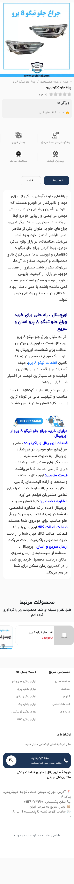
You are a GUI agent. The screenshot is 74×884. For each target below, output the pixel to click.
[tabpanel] (37, 384)
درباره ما (65, 712)
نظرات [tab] (31, 181)
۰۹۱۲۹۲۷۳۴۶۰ (40, 758)
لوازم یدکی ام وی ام (24, 681)
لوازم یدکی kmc (26, 719)
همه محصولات (49, 82)
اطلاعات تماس (61, 704)
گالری (66, 697)
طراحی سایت (51, 835)
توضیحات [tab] (57, 181)
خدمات (65, 689)
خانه (66, 82)
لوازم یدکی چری (26, 689)
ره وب (18, 835)
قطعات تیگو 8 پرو (42, 362)
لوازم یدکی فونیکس (24, 712)
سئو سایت (31, 835)
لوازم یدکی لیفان (26, 697)
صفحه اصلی (62, 681)
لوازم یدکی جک (27, 704)
